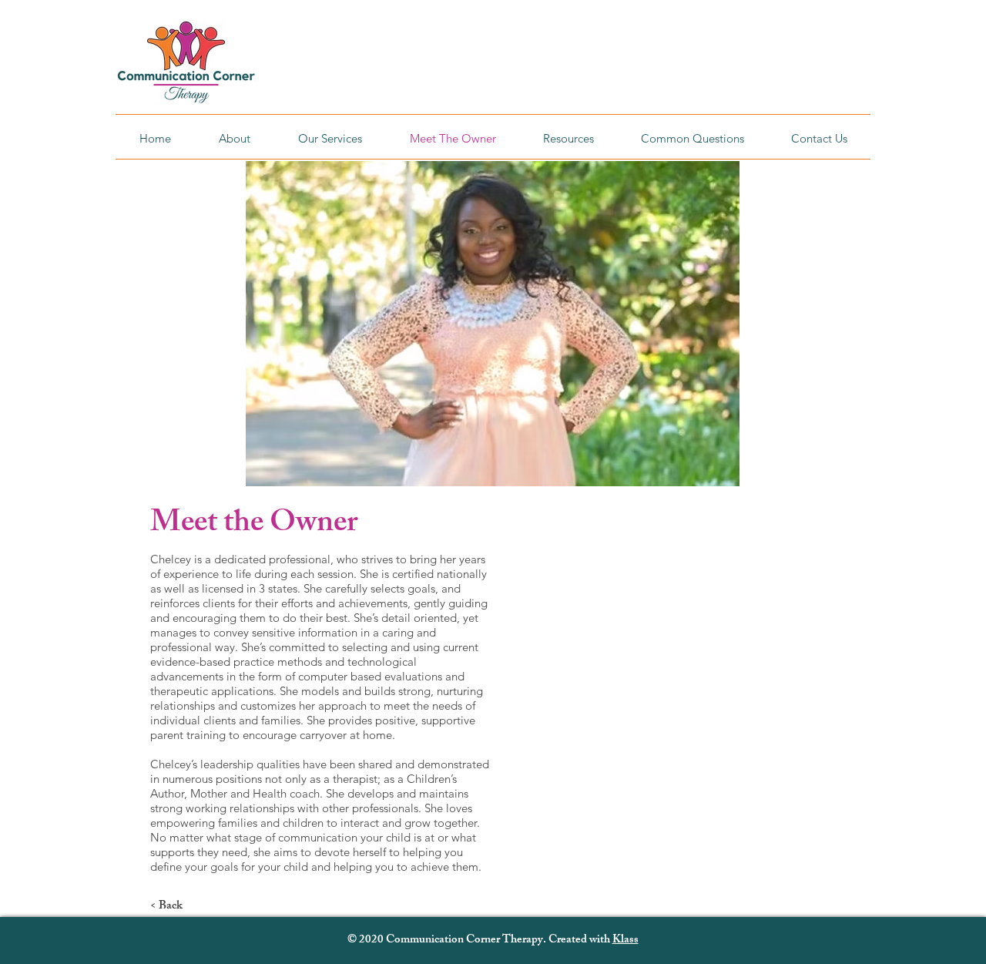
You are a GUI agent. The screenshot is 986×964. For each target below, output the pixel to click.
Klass (625, 940)
